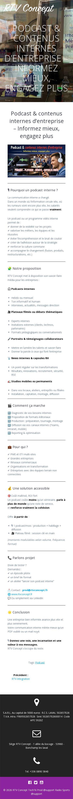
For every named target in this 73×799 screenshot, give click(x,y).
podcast (40, 662)
